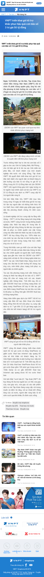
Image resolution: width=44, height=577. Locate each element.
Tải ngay (39, 3)
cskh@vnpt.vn (17, 552)
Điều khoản (27, 551)
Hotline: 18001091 (6, 552)
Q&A (37, 551)
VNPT (3, 14)
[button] (1, 529)
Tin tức (11, 14)
